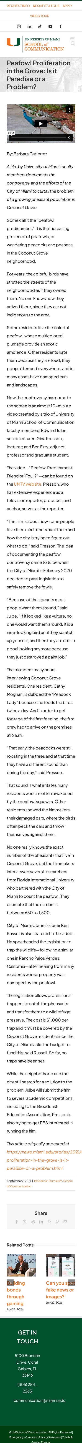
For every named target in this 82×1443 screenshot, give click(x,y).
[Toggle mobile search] (73, 43)
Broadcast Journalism (48, 1181)
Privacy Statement (50, 1437)
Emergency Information (23, 1437)
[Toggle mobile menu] (72, 38)
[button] (10, 1282)
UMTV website (27, 484)
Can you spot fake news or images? (60, 1289)
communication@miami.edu (27, 1400)
